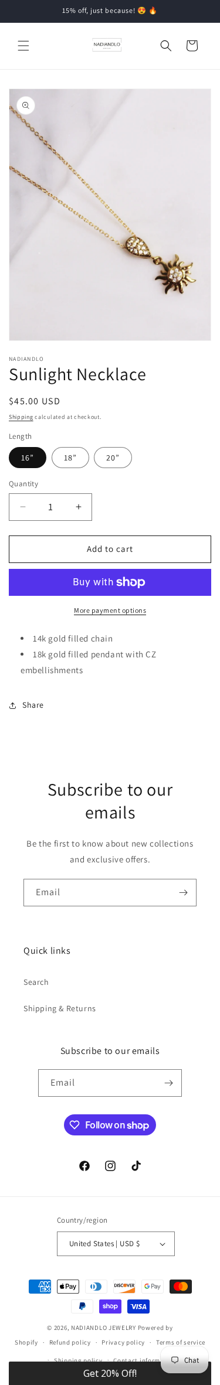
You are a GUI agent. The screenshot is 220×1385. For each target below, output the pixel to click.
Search (36, 982)
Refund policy (70, 1342)
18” (70, 457)
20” (113, 457)
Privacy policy (123, 1342)
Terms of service (180, 1342)
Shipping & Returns (59, 1008)
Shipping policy (78, 1360)
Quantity (23, 484)
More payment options (110, 610)
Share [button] (33, 705)
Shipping (21, 417)
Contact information (145, 1360)
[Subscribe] (183, 892)
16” (27, 457)
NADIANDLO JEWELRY (103, 1327)
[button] (23, 46)
